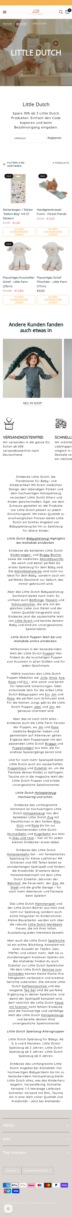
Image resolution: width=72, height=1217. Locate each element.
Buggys (51, 743)
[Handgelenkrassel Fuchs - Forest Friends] (53, 188)
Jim (54, 694)
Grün (20, 825)
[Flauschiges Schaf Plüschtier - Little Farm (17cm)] (53, 256)
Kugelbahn (42, 834)
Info (7, 1138)
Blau (57, 821)
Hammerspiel (45, 903)
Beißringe (36, 600)
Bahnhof (14, 883)
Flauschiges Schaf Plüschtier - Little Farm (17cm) (52, 282)
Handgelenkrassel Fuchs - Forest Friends (51, 212)
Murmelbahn (16, 834)
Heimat (7, 23)
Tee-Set (30, 990)
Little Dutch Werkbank (45, 924)
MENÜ (8, 1125)
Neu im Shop (32, 403)
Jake (37, 707)
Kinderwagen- (21, 555)
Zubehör (40, 768)
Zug (49, 817)
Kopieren (54, 137)
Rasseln (52, 600)
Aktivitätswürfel (51, 559)
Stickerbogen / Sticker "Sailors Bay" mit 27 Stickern (18, 214)
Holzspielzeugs (52, 1015)
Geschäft (21, 23)
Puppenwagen (23, 748)
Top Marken (14, 1152)
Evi (26, 682)
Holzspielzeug (33, 813)
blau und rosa (23, 838)
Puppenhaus (17, 768)
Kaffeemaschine (35, 986)
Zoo (55, 883)
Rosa (12, 682)
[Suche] (61, 12)
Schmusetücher (23, 604)
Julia (43, 677)
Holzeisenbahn (18, 854)
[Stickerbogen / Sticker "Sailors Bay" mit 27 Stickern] (19, 188)
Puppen (48, 653)
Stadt (15, 887)
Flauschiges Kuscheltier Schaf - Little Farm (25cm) (19, 282)
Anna (53, 677)
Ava (62, 677)
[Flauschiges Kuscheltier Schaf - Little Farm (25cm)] (19, 256)
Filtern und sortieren (16, 164)
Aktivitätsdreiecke (28, 571)
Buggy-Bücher (51, 555)
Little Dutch (24, 620)
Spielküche (56, 940)
